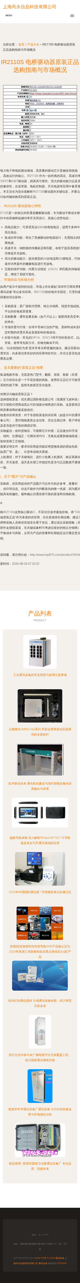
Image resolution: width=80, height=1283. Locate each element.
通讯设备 (59, 1258)
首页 (21, 44)
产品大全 (33, 44)
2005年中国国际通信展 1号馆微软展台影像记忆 (40, 892)
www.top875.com (44, 1258)
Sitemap (62, 1263)
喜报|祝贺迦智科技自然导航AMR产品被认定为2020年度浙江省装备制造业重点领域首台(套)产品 (40, 952)
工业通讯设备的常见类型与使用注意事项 (40, 675)
